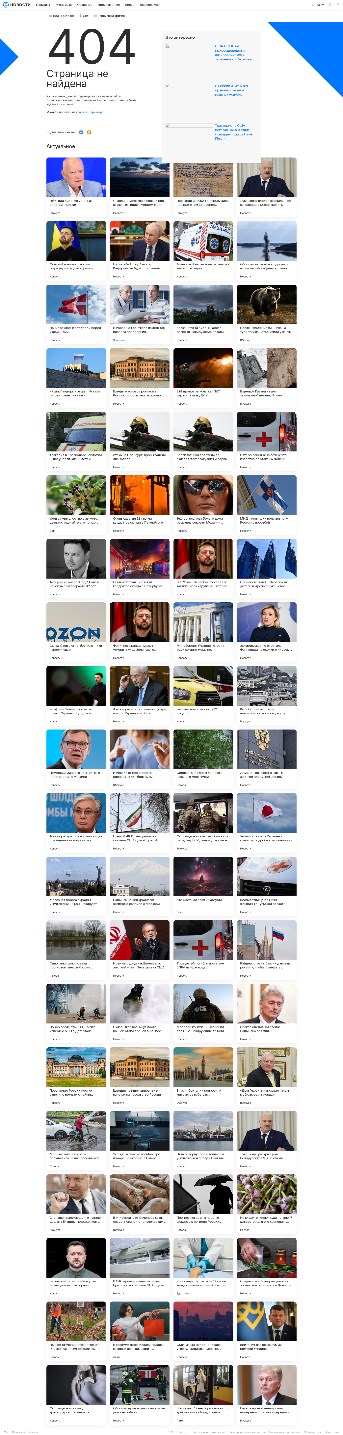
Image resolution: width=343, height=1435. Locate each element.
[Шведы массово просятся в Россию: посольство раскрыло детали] (140, 378)
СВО (86, 15)
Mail (6, 1432)
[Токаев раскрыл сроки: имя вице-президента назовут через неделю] (76, 823)
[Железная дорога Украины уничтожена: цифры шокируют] (76, 886)
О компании (18, 1432)
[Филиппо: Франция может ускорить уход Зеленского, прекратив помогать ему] (140, 632)
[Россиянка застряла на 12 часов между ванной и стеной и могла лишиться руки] (203, 1268)
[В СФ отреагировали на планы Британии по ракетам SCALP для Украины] (140, 1268)
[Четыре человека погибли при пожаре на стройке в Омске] (140, 1140)
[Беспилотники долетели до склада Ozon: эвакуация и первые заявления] (203, 441)
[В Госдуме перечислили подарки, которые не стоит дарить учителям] (140, 1331)
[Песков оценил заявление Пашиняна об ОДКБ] (267, 1013)
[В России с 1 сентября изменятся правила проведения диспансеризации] (140, 314)
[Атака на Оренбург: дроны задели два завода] (140, 441)
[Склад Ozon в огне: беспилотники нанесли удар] (76, 632)
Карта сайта (332, 1432)
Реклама (34, 1432)
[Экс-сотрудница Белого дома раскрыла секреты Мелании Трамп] (203, 505)
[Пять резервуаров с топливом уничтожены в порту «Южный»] (203, 1140)
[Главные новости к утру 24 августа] (203, 696)
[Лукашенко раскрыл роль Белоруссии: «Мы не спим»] (267, 1140)
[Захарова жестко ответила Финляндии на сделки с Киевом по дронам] (267, 632)
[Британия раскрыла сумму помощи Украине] (267, 1331)
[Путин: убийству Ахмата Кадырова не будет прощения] (140, 251)
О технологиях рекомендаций (208, 1432)
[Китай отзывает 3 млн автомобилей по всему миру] (267, 696)
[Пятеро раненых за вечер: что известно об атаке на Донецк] (267, 441)
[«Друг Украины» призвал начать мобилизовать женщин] (267, 1077)
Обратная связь (313, 1432)
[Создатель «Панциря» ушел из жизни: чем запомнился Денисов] (267, 1268)
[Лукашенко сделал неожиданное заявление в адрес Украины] (267, 187)
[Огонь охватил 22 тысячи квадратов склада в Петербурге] (140, 505)
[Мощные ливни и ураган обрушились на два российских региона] (76, 1140)
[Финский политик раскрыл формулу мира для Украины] (76, 251)
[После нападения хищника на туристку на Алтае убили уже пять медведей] (267, 314)
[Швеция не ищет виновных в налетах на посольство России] (140, 1077)
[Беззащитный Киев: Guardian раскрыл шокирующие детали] (203, 314)
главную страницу (89, 112)
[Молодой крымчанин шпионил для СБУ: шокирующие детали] (203, 1013)
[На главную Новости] (20, 5)
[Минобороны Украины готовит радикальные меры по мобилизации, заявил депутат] (203, 632)
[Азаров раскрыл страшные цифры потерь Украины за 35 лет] (140, 696)
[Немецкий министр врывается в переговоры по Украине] (76, 759)
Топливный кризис (111, 15)
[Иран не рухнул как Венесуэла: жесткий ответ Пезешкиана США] (140, 950)
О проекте (182, 1432)
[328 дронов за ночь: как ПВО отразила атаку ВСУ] (203, 378)
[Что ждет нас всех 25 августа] (203, 886)
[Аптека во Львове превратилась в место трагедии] (203, 251)
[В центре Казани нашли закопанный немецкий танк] (267, 378)
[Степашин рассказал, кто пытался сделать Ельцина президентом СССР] (76, 1204)
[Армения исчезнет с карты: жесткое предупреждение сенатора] (267, 759)
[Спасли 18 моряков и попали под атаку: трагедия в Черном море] (140, 187)
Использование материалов (284, 1432)
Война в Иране (64, 15)
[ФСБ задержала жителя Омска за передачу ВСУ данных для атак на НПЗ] (203, 823)
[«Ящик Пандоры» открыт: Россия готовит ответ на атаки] (76, 378)
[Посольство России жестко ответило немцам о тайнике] (76, 1077)
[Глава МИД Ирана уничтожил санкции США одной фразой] (140, 823)
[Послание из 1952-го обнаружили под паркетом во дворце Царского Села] (203, 187)
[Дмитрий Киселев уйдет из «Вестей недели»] (76, 187)
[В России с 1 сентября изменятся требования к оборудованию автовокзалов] (203, 1395)
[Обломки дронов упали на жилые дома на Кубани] (140, 1395)
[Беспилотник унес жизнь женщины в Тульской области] (267, 886)
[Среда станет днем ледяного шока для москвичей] (203, 759)
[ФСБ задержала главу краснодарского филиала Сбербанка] (76, 1395)
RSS (170, 1432)
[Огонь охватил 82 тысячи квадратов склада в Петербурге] (140, 568)
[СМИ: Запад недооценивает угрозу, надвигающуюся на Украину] (203, 1331)
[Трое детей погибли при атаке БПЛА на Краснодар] (203, 950)
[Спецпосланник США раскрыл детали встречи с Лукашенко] (267, 568)
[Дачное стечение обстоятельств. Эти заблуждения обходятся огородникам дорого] (76, 1331)
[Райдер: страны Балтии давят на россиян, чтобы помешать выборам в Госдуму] (267, 950)
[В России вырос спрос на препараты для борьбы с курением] (140, 759)
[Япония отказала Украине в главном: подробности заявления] (267, 823)
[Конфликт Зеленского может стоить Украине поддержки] (76, 696)
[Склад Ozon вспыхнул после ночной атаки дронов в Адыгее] (140, 1013)
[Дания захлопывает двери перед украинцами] (76, 314)
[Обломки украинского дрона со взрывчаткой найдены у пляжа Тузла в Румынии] (267, 251)
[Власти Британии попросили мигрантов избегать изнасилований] (203, 1077)
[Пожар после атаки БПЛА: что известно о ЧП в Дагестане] (76, 1013)
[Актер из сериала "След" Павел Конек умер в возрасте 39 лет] (76, 568)
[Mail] (6, 5)
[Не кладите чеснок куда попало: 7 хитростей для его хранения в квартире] (267, 1204)
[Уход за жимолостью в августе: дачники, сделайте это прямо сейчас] (76, 505)
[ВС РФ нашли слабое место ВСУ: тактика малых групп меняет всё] (203, 568)
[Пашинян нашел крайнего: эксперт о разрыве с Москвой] (140, 886)
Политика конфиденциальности (247, 1432)
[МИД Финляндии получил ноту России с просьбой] (267, 505)
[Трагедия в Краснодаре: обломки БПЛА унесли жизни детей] (76, 441)
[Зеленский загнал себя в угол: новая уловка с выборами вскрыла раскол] (76, 1268)
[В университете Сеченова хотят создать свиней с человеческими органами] (140, 1204)
